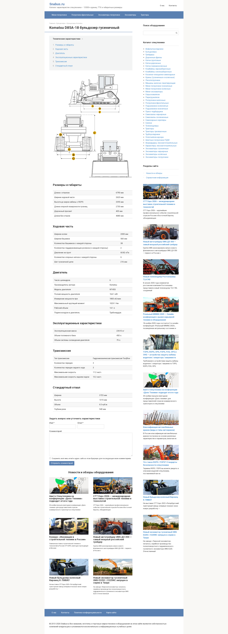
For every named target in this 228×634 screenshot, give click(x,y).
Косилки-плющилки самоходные (160, 74)
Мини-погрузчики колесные (158, 89)
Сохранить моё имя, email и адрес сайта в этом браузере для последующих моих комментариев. (91, 459)
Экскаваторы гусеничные (157, 148)
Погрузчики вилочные (155, 100)
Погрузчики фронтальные (82, 15)
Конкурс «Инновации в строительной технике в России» (67, 538)
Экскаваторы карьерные (156, 151)
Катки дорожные (153, 63)
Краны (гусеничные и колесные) (160, 77)
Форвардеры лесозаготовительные (161, 143)
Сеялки (148, 123)
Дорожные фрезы (153, 57)
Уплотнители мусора (154, 137)
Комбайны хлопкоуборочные (158, 72)
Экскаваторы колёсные (156, 154)
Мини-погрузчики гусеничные (158, 86)
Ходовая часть (61, 49)
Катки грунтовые (153, 60)
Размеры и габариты (64, 45)
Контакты (173, 6)
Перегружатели (152, 97)
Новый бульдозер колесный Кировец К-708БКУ (64, 579)
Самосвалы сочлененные (156, 117)
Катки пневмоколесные (156, 66)
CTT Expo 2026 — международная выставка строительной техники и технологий (112, 498)
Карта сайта (111, 612)
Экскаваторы (130, 15)
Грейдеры (149, 54)
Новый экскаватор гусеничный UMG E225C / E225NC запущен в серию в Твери (110, 580)
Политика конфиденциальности (88, 612)
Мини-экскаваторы (154, 92)
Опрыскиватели (152, 94)
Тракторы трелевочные (155, 131)
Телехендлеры (152, 126)
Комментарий (55, 431)
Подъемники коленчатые (156, 106)
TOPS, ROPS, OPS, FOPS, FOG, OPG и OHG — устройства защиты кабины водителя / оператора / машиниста (159, 355)
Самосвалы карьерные (155, 114)
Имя (51, 423)
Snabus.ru (56, 4)
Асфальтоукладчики (154, 49)
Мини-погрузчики (59, 15)
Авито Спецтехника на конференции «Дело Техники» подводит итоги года (65, 498)
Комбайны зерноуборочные (158, 69)
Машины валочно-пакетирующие (160, 83)
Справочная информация (157, 177)
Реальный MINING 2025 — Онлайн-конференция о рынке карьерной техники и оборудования (158, 317)
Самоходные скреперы (155, 120)
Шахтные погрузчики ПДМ (157, 140)
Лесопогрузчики (152, 80)
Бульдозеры (151, 52)
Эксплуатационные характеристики (71, 57)
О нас (162, 6)
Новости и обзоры (154, 173)
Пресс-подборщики (154, 111)
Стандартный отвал (64, 66)
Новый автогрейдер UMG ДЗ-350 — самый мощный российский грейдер (112, 539)
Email (80, 423)
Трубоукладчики (152, 134)
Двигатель (60, 53)
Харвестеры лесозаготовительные (160, 146)
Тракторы (145, 15)
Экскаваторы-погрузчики (109, 15)
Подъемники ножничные (156, 109)
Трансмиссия (61, 61)
